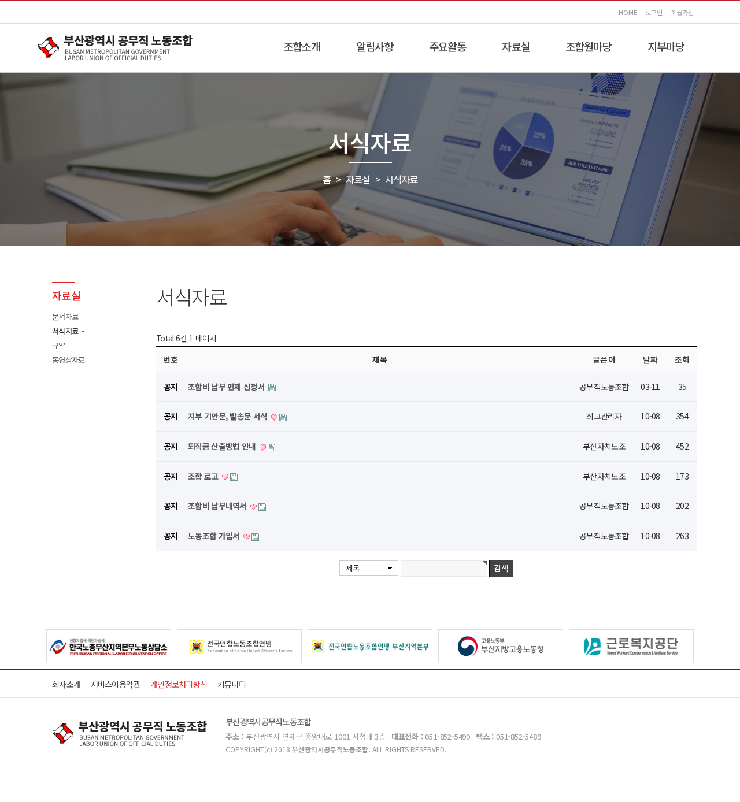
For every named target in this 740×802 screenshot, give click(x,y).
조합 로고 (204, 476)
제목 (353, 568)
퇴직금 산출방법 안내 (223, 446)
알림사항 (374, 46)
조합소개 (301, 46)
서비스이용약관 (115, 684)
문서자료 (65, 316)
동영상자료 (68, 359)
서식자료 (65, 330)
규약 (58, 345)
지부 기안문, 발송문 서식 (228, 416)
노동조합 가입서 (215, 535)
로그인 (653, 12)
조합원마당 (588, 46)
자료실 (516, 46)
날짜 (650, 359)
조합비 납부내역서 (218, 505)
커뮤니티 (231, 684)
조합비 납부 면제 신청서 (227, 386)
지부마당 (666, 46)
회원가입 (682, 12)
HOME (628, 12)
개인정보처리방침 (178, 684)
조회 (682, 359)
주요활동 (447, 46)
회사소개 (66, 684)
